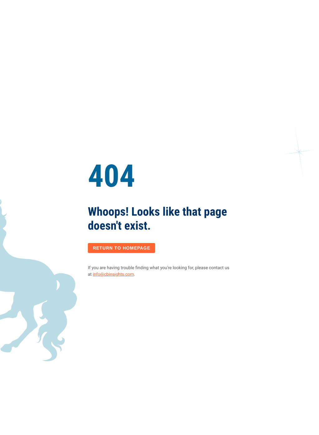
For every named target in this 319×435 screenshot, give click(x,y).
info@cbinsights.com (113, 274)
